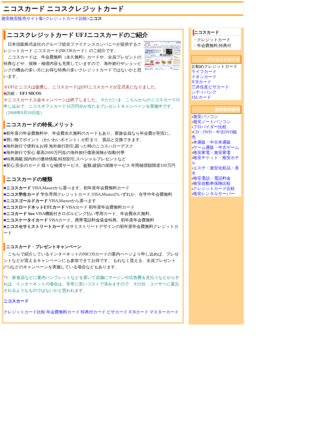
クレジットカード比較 (66, 18)
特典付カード (93, 311)
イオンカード (204, 76)
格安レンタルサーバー (214, 193)
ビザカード (117, 311)
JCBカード (138, 311)
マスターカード (164, 311)
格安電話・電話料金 (212, 178)
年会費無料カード (63, 311)
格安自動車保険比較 (212, 183)
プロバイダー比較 (210, 126)
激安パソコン (205, 116)
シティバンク (204, 92)
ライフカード (204, 71)
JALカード (201, 97)
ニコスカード (16, 301)
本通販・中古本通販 (212, 142)
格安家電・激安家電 (212, 152)
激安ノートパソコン (212, 121)
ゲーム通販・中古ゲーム (216, 147)
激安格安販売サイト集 (22, 18)
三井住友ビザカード (210, 87)
